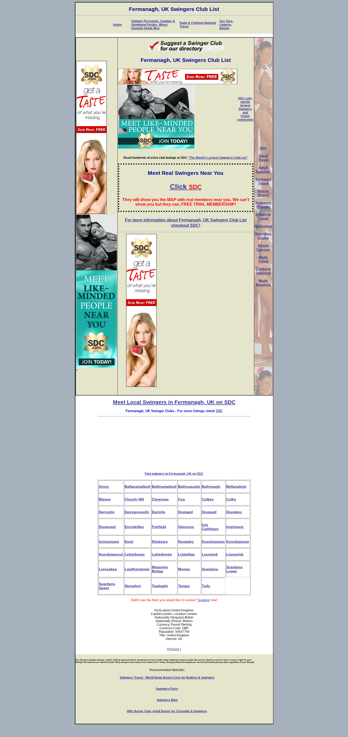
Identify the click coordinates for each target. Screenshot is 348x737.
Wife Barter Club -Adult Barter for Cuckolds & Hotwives (167, 711)
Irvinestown (109, 541)
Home (117, 25)
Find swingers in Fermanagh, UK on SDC (174, 474)
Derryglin (107, 512)
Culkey (208, 499)
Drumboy (234, 512)
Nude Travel (263, 259)
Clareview (160, 499)
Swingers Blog (167, 700)
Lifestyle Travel (263, 216)
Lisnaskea (108, 569)
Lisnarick (210, 554)
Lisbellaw (186, 554)
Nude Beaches (263, 283)
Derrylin (158, 512)
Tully (206, 586)
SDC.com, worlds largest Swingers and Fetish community (245, 109)
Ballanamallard (137, 486)
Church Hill (134, 499)
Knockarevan (237, 541)
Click (186, 187)
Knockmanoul (111, 554)
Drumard (209, 512)
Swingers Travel (263, 181)
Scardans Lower (234, 569)
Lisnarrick (235, 554)
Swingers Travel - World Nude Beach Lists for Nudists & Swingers (167, 677)
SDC (263, 148)
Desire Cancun (263, 247)
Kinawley (186, 541)
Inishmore (235, 527)
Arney (104, 486)
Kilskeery (160, 541)
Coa (181, 499)
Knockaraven (213, 541)
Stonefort (133, 586)
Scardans (210, 569)
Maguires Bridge (160, 569)
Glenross (186, 527)
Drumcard (107, 527)
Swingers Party (167, 689)
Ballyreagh (211, 486)
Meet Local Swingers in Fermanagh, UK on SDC (174, 402)
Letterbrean (135, 554)
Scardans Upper (107, 586)
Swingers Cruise (263, 236)
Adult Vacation (263, 169)
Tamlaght (160, 586)
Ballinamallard (164, 486)
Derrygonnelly (137, 512)
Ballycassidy (189, 486)
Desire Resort (263, 193)
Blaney (105, 499)
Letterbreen (162, 554)
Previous (173, 649)
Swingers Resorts (263, 205)
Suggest (204, 600)
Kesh (129, 541)
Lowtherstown (137, 569)
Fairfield (159, 527)
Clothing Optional (263, 271)
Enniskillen (134, 527)
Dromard (185, 512)
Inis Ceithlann (210, 527)
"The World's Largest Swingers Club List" (218, 158)
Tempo (184, 586)
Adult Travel (263, 158)
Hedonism (263, 226)
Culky (231, 499)
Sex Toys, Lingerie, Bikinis (226, 24)
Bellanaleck (236, 486)
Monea (184, 569)
